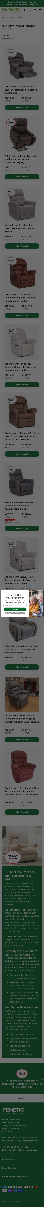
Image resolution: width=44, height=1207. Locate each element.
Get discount (15, 609)
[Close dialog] (42, 591)
